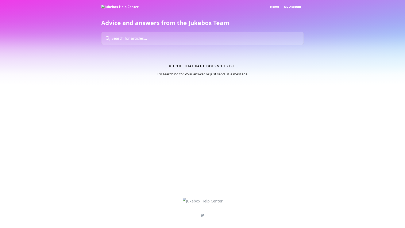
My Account (292, 6)
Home (274, 6)
